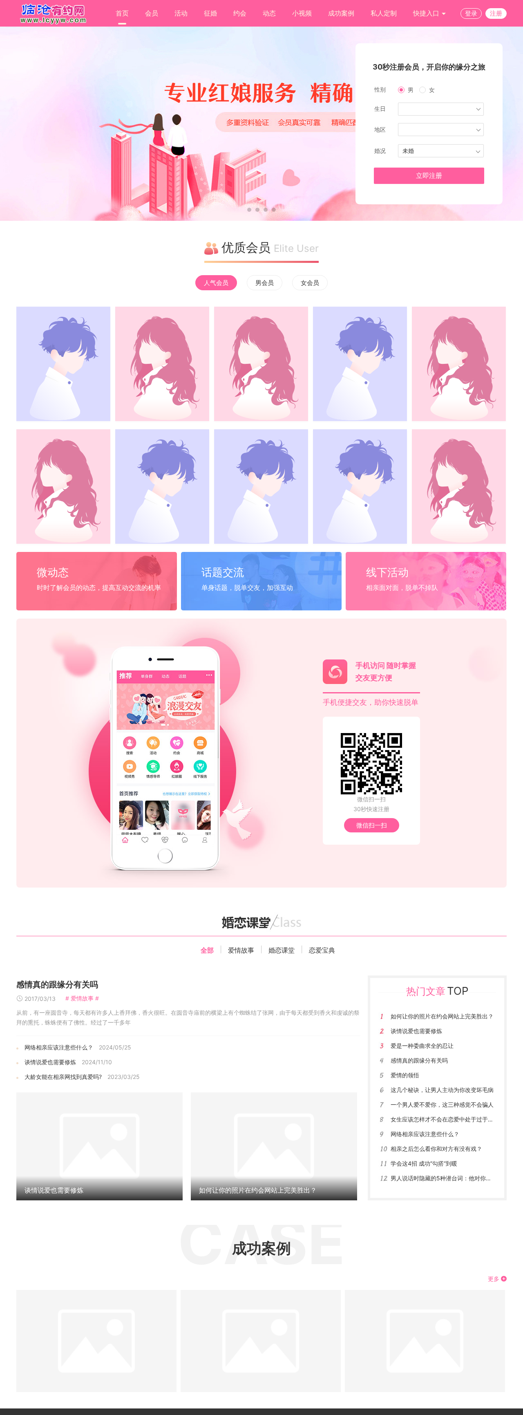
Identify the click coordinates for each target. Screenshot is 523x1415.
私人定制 (384, 13)
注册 (496, 13)
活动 (181, 13)
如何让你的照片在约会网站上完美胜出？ (258, 1190)
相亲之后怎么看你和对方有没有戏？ (436, 1148)
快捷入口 (427, 13)
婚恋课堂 (281, 950)
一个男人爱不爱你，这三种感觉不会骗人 (442, 1104)
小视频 (302, 13)
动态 (269, 13)
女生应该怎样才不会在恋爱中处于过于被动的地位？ (456, 1119)
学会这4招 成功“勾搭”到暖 (424, 1163)
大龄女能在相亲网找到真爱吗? (63, 1076)
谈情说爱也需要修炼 (50, 1061)
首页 (122, 13)
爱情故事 (241, 950)
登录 (471, 13)
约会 (239, 13)
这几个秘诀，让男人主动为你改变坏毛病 (442, 1089)
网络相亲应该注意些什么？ (59, 1047)
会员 (151, 13)
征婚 (210, 13)
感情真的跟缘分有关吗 (57, 984)
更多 (494, 1278)
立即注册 (429, 175)
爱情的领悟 (405, 1075)
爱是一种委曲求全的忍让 (422, 1045)
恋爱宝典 (322, 950)
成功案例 (341, 13)
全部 (207, 950)
